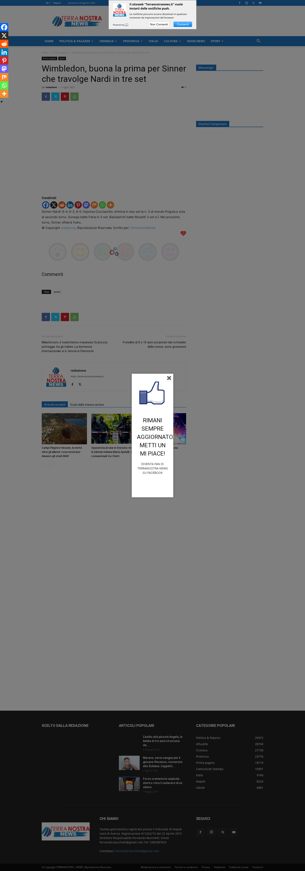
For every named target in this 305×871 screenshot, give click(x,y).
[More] (4, 94)
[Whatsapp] (4, 85)
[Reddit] (4, 44)
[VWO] (129, 24)
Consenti (183, 24)
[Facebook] (4, 27)
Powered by (119, 24)
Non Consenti (159, 24)
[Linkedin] (4, 52)
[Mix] (4, 77)
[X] (4, 35)
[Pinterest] (4, 60)
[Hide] (1, 101)
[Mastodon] (4, 69)
